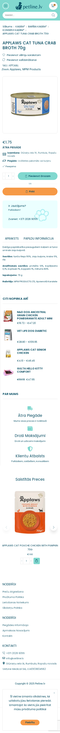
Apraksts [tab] (12, 239)
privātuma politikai (34, 709)
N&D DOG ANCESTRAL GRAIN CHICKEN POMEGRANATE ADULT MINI (34, 315)
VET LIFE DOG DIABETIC (32, 330)
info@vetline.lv (15, 658)
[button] (5, 6)
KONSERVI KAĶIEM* (13, 30)
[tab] (11, 238)
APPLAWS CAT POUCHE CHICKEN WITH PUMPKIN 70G (30, 547)
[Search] (53, 15)
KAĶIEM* (20, 26)
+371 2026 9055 (28, 219)
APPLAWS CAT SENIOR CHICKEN (31, 351)
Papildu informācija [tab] (39, 239)
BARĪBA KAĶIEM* (37, 26)
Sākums (7, 26)
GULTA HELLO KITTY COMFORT (30, 370)
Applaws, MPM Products (25, 69)
